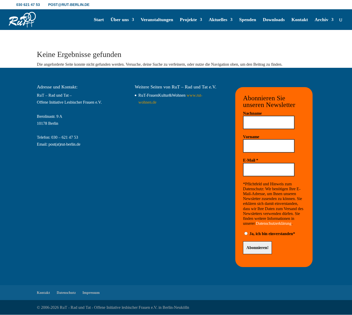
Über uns (120, 20)
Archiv (321, 20)
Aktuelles (218, 20)
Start (99, 20)
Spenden (247, 20)
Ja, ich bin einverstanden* (271, 233)
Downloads (274, 20)
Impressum (91, 293)
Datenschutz (66, 293)
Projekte (188, 20)
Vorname (251, 137)
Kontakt (299, 20)
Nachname (252, 113)
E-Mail (250, 160)
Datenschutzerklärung (273, 223)
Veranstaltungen (157, 20)
